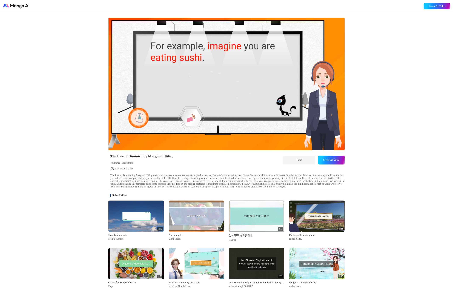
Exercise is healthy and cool (184, 282)
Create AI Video (437, 6)
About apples (176, 235)
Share (299, 159)
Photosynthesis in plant (302, 235)
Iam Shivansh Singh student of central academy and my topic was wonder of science (256, 282)
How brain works (117, 235)
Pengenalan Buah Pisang (302, 282)
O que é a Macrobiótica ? (122, 282)
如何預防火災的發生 (241, 235)
